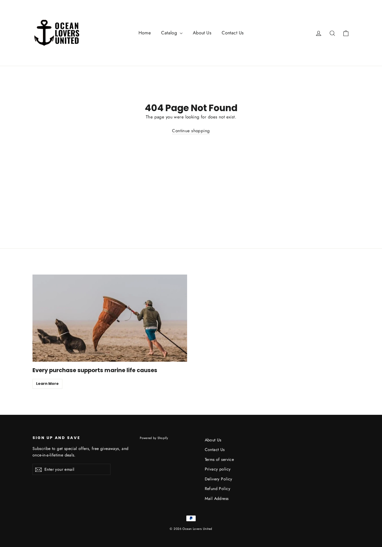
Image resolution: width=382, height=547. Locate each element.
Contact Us (232, 32)
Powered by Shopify (154, 438)
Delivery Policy (218, 479)
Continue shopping (191, 131)
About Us (202, 32)
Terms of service (219, 459)
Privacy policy (218, 469)
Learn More (47, 383)
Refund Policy (217, 489)
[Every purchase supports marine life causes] (109, 318)
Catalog (169, 32)
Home (145, 32)
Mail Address (217, 498)
